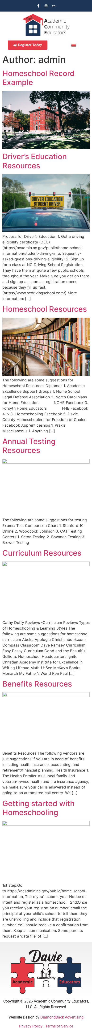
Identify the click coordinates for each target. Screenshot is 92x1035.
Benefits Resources (37, 683)
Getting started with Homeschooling (38, 808)
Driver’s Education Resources (34, 161)
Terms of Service (59, 1026)
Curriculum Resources (41, 553)
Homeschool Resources (44, 309)
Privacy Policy (30, 1026)
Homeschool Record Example (38, 78)
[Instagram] (46, 6)
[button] (74, 45)
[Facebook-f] (38, 6)
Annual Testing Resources (29, 446)
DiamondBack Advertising (62, 1017)
